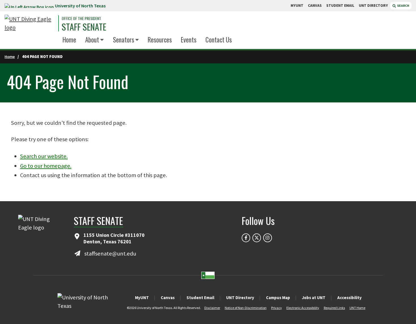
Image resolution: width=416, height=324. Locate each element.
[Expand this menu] (102, 40)
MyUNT (142, 297)
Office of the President (81, 18)
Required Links (334, 308)
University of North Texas (80, 5)
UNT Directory (240, 297)
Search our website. (44, 156)
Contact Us (218, 39)
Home (69, 39)
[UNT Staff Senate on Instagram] (267, 237)
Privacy (276, 308)
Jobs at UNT (313, 297)
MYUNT (297, 5)
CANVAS (315, 5)
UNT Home (357, 308)
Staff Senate (84, 26)
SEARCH (402, 5)
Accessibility (349, 297)
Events (188, 39)
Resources (160, 39)
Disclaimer (212, 308)
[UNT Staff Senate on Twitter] (256, 237)
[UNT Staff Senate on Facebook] (246, 237)
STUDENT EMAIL (340, 5)
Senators (123, 39)
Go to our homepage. (45, 165)
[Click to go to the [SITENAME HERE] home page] (30, 23)
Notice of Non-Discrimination (246, 308)
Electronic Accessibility (302, 308)
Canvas (168, 297)
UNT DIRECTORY (373, 5)
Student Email (200, 297)
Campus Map (278, 297)
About (92, 39)
